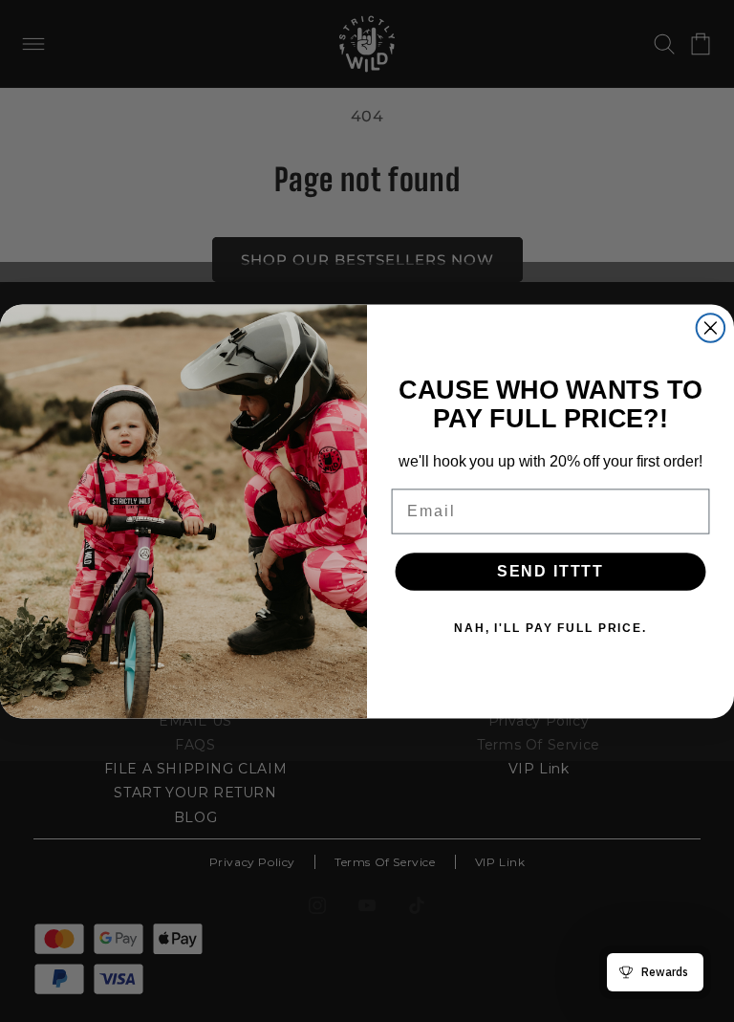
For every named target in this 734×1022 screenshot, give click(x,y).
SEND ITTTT (550, 571)
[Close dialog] (711, 328)
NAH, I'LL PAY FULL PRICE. (550, 628)
